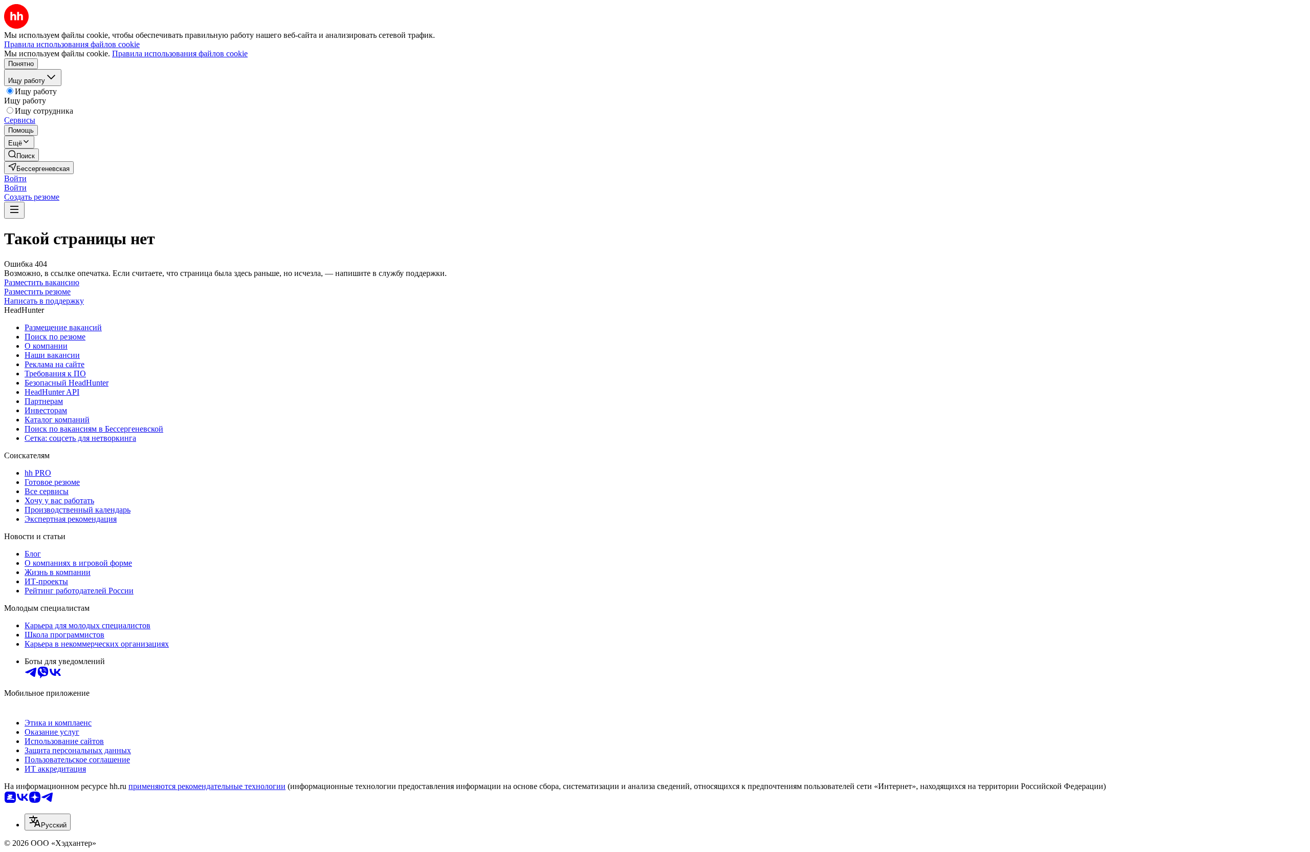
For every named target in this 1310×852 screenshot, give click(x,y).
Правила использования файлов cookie (180, 53)
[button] (15, 178)
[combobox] (48, 822)
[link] (21, 154)
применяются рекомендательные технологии (207, 786)
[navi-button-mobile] (14, 210)
